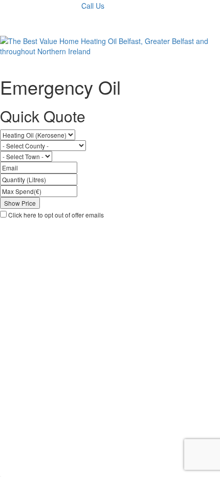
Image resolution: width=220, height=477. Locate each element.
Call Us (92, 6)
